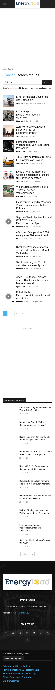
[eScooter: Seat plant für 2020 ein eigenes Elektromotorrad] (8, 236)
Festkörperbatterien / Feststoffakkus (21, 669)
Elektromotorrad (11, 680)
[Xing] (27, 639)
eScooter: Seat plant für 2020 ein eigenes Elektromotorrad (32, 234)
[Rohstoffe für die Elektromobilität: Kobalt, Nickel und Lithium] (8, 296)
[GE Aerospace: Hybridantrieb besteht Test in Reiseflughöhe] (10, 411)
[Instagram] (13, 633)
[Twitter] (47, 633)
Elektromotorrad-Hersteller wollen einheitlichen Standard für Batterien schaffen (32, 174)
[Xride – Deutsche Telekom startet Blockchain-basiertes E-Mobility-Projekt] (8, 281)
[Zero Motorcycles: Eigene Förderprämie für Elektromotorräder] (8, 131)
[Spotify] (34, 633)
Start (4, 69)
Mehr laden (26, 554)
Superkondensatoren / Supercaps (20, 673)
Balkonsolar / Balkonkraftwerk (18, 666)
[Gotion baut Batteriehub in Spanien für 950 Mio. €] (10, 544)
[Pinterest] (26, 633)
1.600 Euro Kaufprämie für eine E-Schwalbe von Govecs (33, 158)
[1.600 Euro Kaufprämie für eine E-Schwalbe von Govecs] (8, 161)
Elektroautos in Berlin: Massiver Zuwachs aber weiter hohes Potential (33, 205)
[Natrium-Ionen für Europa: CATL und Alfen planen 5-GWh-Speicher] (10, 455)
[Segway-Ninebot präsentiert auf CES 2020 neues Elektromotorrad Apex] (8, 221)
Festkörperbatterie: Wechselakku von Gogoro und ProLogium (33, 144)
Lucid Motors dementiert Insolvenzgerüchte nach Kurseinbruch (30, 528)
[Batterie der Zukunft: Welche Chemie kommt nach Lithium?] (10, 426)
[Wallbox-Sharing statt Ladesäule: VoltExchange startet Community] (10, 514)
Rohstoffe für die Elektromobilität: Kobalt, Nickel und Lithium (33, 295)
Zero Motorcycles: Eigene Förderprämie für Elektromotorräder (30, 129)
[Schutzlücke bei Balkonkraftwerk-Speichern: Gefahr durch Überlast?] (10, 485)
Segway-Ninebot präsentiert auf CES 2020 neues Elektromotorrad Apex (34, 220)
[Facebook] (6, 633)
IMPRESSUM (27, 600)
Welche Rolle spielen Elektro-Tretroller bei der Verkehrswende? (32, 189)
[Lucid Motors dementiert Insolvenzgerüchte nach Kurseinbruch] (10, 529)
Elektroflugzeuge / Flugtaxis (17, 677)
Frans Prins (21, 196)
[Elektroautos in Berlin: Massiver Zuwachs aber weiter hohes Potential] (8, 206)
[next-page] (22, 313)
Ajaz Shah (20, 151)
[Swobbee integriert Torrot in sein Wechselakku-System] (8, 266)
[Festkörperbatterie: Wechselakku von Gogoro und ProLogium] (8, 146)
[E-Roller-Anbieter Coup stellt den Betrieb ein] (8, 101)
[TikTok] (40, 633)
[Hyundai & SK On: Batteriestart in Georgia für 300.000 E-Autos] (10, 470)
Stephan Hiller (22, 103)
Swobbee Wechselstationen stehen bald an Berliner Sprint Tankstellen (32, 250)
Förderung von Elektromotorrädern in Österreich (28, 114)
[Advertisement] (27, 37)
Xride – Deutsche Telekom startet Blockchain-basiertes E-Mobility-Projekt (33, 280)
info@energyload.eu (20, 612)
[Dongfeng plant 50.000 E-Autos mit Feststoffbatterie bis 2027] (10, 499)
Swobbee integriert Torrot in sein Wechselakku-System (31, 264)
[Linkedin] (20, 633)
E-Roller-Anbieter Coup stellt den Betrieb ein (32, 98)
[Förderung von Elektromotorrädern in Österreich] (8, 115)
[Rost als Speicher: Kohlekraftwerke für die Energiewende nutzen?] (10, 441)
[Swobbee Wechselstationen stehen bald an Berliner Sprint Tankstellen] (8, 251)
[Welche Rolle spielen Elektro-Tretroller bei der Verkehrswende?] (8, 191)
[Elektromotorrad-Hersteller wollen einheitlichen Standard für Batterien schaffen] (8, 176)
